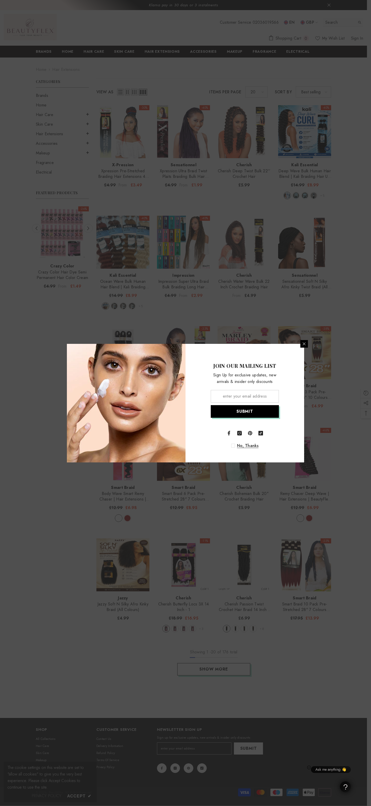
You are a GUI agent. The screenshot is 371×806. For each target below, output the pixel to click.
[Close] (304, 344)
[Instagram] (239, 433)
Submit (244, 411)
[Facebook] (229, 433)
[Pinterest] (250, 433)
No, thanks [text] (247, 446)
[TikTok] (260, 433)
